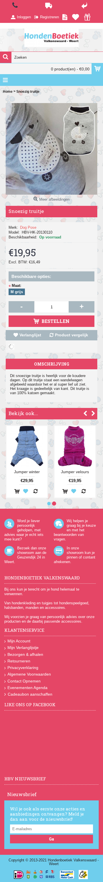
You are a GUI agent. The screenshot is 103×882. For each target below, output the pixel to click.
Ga (51, 839)
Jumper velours (75, 471)
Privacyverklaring (22, 667)
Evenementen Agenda (27, 687)
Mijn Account (18, 641)
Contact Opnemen (24, 681)
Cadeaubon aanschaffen (30, 694)
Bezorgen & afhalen (25, 654)
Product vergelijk (71, 335)
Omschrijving (51, 364)
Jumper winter (27, 471)
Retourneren (18, 661)
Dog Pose (28, 227)
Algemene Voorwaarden (29, 674)
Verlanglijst (30, 335)
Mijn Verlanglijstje (23, 647)
